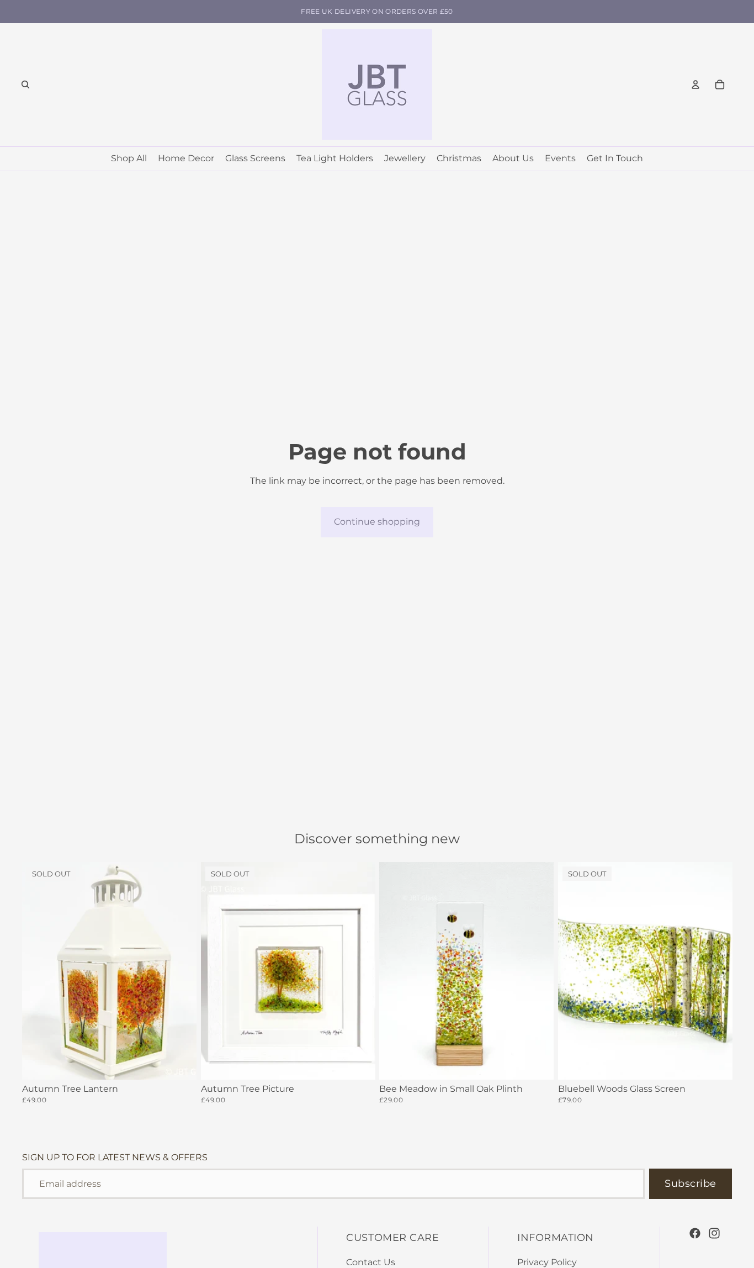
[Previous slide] (38, 971)
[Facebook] (695, 1233)
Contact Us (370, 1262)
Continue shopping (377, 521)
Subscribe (690, 1183)
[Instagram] (714, 1233)
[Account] (695, 84)
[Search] (25, 84)
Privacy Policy (547, 1262)
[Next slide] (180, 971)
